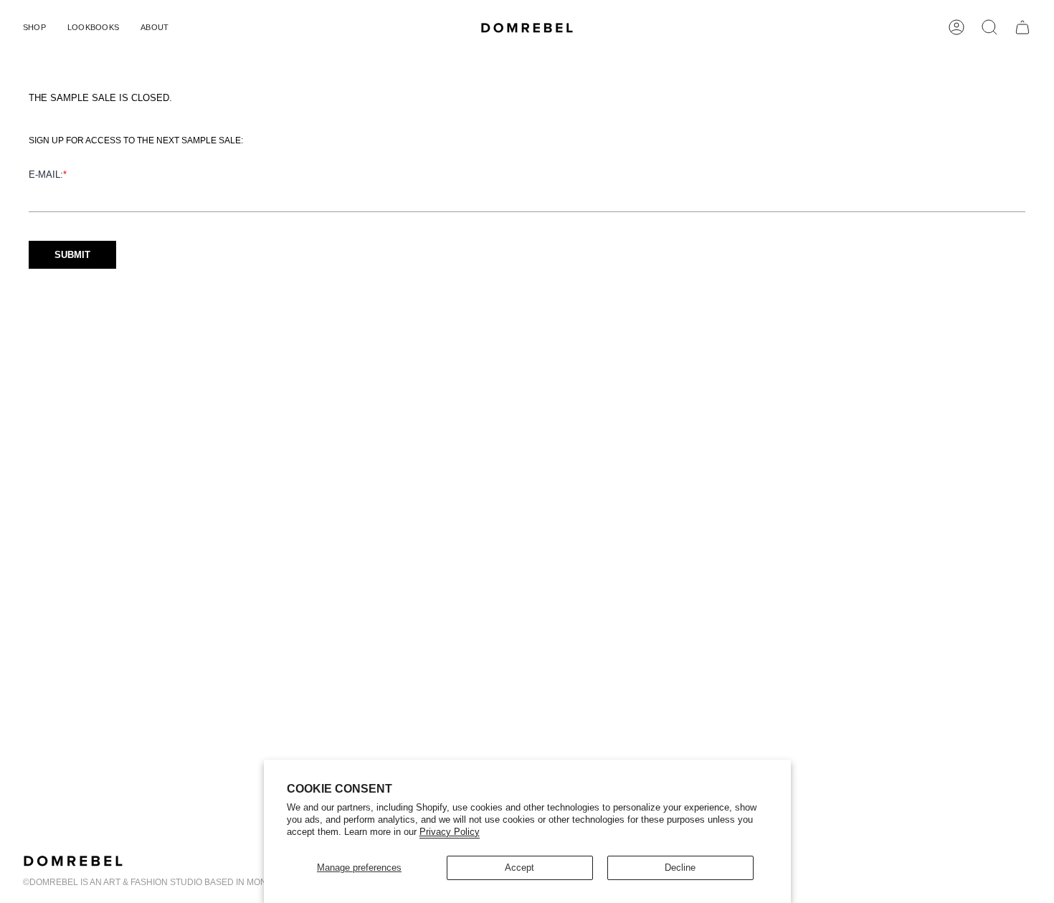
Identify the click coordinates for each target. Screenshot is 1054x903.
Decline (680, 867)
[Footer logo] (73, 861)
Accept (519, 867)
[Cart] (1022, 27)
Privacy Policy (449, 831)
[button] (34, 27)
